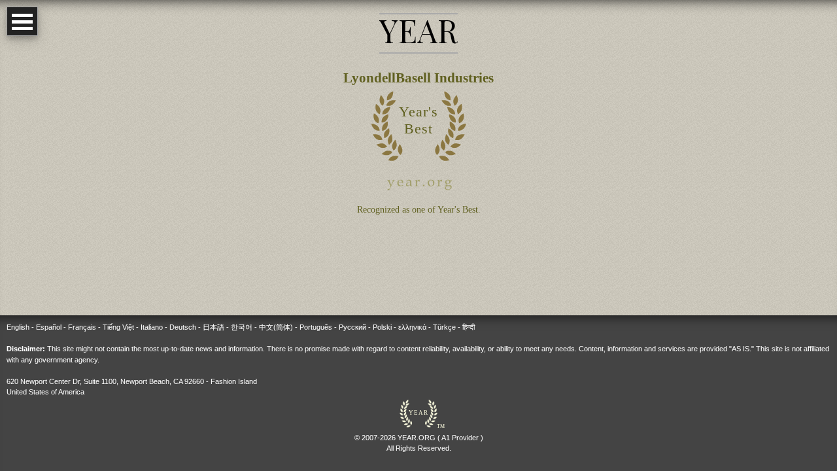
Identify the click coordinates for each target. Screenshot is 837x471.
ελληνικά (412, 327)
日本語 (213, 327)
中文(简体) (276, 327)
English (18, 327)
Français (82, 327)
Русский (352, 327)
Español (48, 327)
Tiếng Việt (118, 327)
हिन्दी (468, 327)
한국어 (241, 327)
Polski (382, 327)
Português (315, 327)
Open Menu (22, 21)
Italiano (152, 327)
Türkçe (444, 327)
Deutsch (182, 327)
